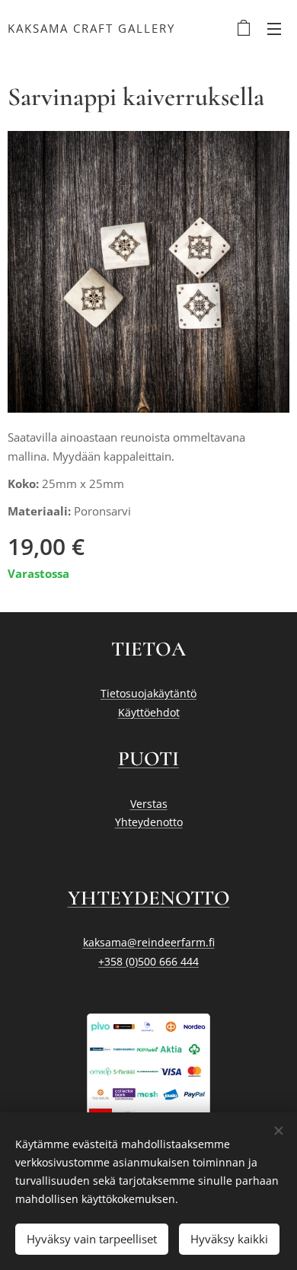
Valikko (274, 28)
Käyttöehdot (149, 712)
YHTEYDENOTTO (149, 898)
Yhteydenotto (149, 822)
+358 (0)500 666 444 (148, 961)
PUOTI (148, 758)
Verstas (149, 803)
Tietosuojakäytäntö (148, 693)
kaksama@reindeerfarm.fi (149, 942)
